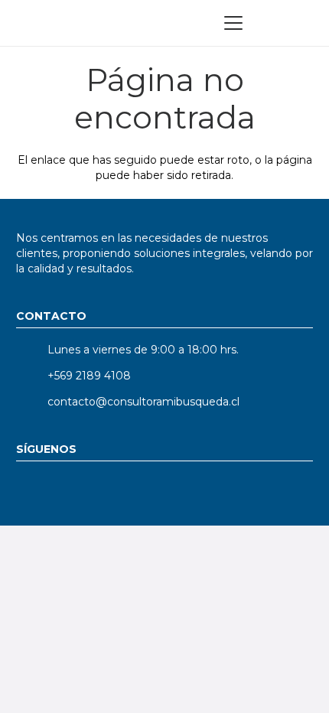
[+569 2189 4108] (31, 375)
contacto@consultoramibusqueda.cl (143, 402)
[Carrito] (301, 23)
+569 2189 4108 (89, 376)
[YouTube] (75, 492)
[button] (233, 23)
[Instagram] (117, 492)
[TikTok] (159, 492)
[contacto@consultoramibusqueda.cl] (31, 401)
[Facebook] (201, 492)
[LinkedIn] (33, 492)
